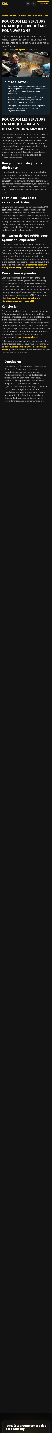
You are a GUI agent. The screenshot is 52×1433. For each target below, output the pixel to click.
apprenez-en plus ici (28, 337)
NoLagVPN (20, 49)
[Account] (33, 3)
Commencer (43, 4)
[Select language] (28, 3)
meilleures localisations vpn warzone (26, 15)
